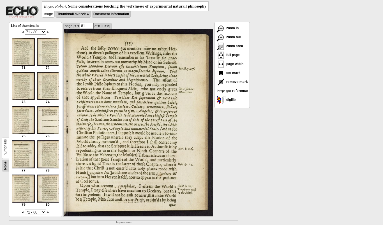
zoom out (233, 37)
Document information (111, 14)
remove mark (236, 82)
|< (74, 26)
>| (108, 26)
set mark (233, 73)
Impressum (123, 222)
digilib (230, 100)
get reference (236, 91)
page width (234, 64)
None (5, 165)
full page (232, 55)
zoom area (234, 46)
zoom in (232, 28)
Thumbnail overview (73, 14)
